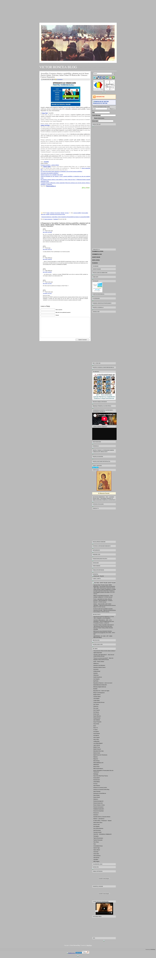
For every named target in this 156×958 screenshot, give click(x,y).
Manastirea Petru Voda (98, 751)
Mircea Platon (96, 766)
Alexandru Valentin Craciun (99, 667)
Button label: (95, 121)
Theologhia (95, 836)
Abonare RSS (100, 96)
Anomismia (95, 669)
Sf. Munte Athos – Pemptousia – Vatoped (102, 820)
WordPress (89, 945)
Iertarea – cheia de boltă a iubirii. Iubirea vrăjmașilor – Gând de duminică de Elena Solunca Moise (104, 605)
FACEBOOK (95, 263)
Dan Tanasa (96, 704)
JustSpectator (96, 741)
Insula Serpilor (96, 733)
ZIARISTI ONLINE (96, 257)
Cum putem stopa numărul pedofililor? (49, 173)
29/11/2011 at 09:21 (47, 272)
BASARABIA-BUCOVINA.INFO (100, 684)
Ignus (94, 725)
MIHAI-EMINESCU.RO (98, 762)
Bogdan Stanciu (97, 694)
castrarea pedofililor (77, 212)
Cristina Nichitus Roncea (98, 702)
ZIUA (85, 67)
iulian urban (43, 214)
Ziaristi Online (112, 582)
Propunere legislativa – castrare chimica (50, 165)
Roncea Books (102, 67)
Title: (93, 112)
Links (109, 67)
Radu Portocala (96, 791)
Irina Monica (96, 735)
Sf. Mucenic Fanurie (103, 493)
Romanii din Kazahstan (98, 810)
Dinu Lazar (95, 708)
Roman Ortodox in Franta (99, 805)
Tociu (94, 844)
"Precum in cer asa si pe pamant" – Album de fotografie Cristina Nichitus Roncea (103, 658)
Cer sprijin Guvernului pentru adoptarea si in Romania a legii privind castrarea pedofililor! (61, 171)
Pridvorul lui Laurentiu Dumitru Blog (101, 789)
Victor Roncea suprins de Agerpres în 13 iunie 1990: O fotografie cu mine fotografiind (103, 617)
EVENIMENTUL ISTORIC (97, 251)
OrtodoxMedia (96, 781)
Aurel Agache (96, 679)
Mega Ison (95, 758)
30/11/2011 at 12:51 (47, 283)
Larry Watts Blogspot (98, 743)
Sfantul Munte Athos (97, 822)
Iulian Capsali (96, 737)
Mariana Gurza (96, 753)
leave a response (48, 219)
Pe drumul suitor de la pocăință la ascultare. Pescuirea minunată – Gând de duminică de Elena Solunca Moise (104, 610)
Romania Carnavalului (98, 807)
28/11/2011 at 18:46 (47, 232)
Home (80, 67)
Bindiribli (95, 688)
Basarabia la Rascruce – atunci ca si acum (102, 683)
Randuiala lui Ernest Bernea (99, 793)
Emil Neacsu (96, 712)
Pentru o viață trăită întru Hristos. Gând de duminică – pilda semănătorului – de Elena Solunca (102, 600)
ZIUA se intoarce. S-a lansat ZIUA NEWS (80, 216)
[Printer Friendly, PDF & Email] (85, 187)
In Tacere (95, 729)
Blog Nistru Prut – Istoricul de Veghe (101, 690)
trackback (56, 219)
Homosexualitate (84, 212)
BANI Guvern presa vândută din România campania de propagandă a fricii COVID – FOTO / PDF (104, 632)
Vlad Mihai (95, 859)
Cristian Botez (96, 700)
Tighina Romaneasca (98, 838)
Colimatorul (52, 212)
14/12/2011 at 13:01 (47, 293)
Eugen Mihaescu (97, 716)
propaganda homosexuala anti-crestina (57, 214)
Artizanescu (96, 675)
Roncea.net (96, 812)
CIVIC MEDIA (96, 698)
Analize (48, 212)
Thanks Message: (96, 115)
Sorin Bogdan (96, 826)
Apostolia (95, 673)
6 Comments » (60, 79)
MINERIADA (96, 764)
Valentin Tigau (96, 847)
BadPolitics (95, 681)
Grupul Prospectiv (97, 721)
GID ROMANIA (96, 720)
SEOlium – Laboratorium (98, 818)
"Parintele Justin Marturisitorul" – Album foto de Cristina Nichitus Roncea (103, 655)
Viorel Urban (96, 853)
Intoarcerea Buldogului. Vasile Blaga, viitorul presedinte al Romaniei (56, 216)
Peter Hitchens (96, 785)
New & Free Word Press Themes (100, 775)
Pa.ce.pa (95, 783)
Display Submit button (99, 118)
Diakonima (95, 706)
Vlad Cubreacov (97, 855)
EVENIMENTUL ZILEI (97, 254)
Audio (94, 67)
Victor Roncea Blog (58, 67)
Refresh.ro (95, 799)
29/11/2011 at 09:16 (47, 259)
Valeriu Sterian (96, 849)
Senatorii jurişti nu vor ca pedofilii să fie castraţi (52, 174)
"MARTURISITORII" (97, 652)
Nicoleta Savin (96, 779)
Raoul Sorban (96, 795)
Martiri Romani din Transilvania (100, 755)
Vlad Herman (96, 857)
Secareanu (95, 814)
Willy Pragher (96, 861)
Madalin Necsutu (97, 749)
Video (89, 67)
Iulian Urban (96, 739)
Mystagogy (95, 774)
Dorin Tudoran (96, 710)
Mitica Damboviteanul (98, 768)
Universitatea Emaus (98, 846)
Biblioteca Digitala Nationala (99, 686)
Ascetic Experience (97, 677)
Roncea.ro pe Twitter (100, 103)
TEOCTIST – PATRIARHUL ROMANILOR (102, 834)
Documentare (57, 212)
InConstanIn (96, 731)
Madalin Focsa (96, 747)
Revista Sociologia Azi (98, 801)
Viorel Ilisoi (95, 851)
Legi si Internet (96, 745)
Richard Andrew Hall (98, 803)
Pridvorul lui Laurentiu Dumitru (100, 787)
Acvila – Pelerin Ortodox (98, 661)
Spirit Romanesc (97, 830)
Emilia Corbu (96, 714)
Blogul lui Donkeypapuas (99, 692)
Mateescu (95, 756)
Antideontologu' (96, 671)
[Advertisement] (78, 11)
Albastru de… (96, 663)
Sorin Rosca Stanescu (98, 828)
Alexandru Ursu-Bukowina (99, 665)
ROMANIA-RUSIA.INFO (98, 809)
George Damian (97, 718)
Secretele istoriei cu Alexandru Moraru (101, 816)
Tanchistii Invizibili (97, 832)
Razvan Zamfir (96, 797)
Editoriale (62, 212)
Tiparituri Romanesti (97, 840)
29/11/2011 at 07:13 (47, 249)
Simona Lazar (96, 824)
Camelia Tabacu (97, 696)
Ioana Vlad (45, 113)
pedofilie (47, 214)
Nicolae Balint (96, 777)
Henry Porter (96, 723)
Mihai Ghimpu (96, 760)
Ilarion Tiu (95, 727)
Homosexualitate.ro (51, 186)
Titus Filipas (96, 842)
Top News (67, 212)
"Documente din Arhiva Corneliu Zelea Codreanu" (104, 650)
